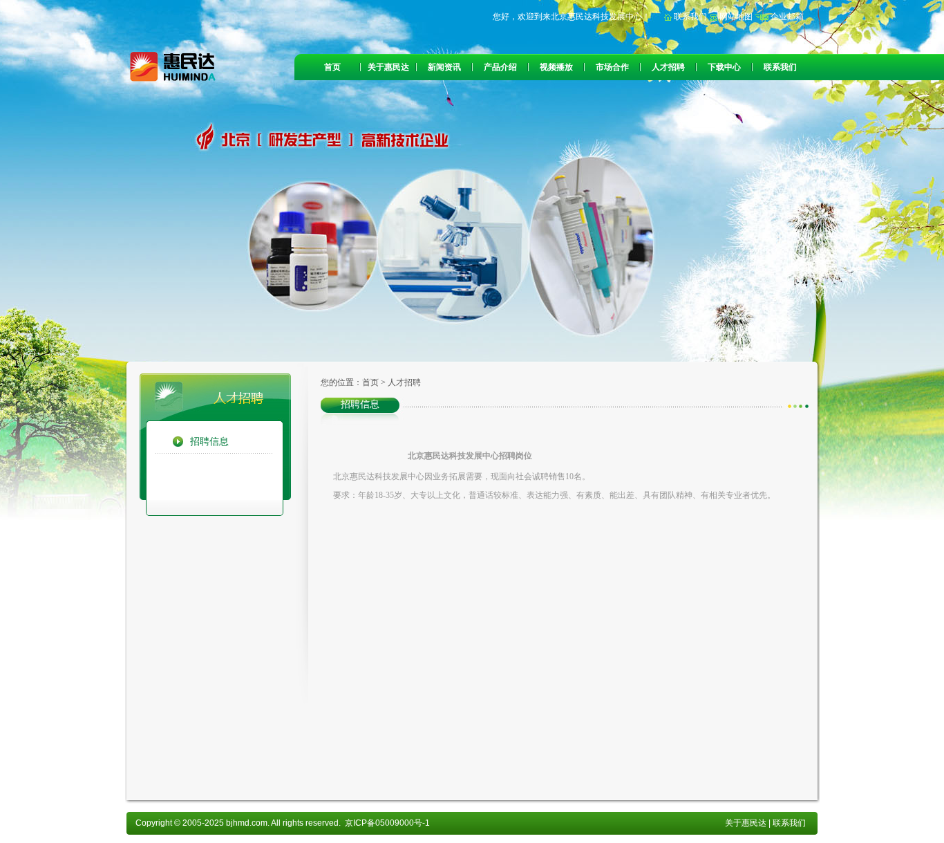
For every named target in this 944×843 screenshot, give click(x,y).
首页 (332, 67)
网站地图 (735, 16)
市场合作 (612, 67)
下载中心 (724, 67)
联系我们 (689, 16)
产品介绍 (500, 67)
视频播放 (556, 67)
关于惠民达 (388, 67)
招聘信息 (209, 441)
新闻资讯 (444, 67)
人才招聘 (668, 67)
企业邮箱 (786, 16)
